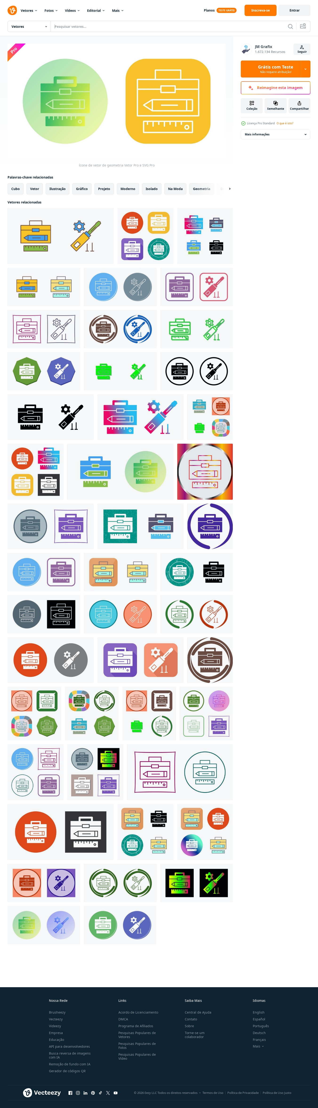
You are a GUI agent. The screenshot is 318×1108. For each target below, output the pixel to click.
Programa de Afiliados (135, 1026)
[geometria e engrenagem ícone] (61, 236)
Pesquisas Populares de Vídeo (137, 1056)
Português (261, 1026)
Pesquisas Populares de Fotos (137, 1045)
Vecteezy (56, 1019)
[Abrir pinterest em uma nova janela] (93, 1093)
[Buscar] (290, 26)
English (259, 1012)
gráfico (82, 189)
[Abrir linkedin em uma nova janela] (85, 1093)
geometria (201, 189)
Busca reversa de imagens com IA (70, 1055)
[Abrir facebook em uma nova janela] (70, 1093)
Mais (116, 10)
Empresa (56, 1033)
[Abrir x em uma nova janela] (108, 1093)
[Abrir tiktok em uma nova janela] (100, 1093)
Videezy (55, 1026)
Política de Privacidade (243, 1093)
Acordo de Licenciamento (138, 1012)
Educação (56, 1039)
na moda (175, 189)
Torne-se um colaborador (195, 1035)
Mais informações (257, 134)
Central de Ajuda (198, 1012)
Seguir (302, 52)
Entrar (295, 10)
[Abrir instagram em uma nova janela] (78, 1093)
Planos (209, 10)
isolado (152, 189)
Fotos (49, 10)
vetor (34, 189)
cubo (15, 189)
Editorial (94, 10)
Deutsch (259, 1033)
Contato (191, 1019)
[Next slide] (225, 189)
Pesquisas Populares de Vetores (137, 1035)
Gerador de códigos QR (67, 1071)
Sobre (189, 1026)
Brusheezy (57, 1012)
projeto (104, 189)
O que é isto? (285, 123)
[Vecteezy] (12, 10)
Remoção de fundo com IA (69, 1064)
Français (259, 1039)
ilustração (57, 189)
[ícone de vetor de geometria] (145, 236)
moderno (128, 189)
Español (259, 1019)
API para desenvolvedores (69, 1046)
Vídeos (70, 10)
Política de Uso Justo (277, 1093)
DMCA (123, 1019)
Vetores (27, 10)
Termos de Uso (212, 1093)
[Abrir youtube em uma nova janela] (115, 1093)
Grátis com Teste (275, 69)
